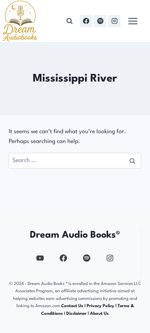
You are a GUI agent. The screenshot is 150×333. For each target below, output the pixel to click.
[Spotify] (100, 21)
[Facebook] (86, 21)
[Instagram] (114, 21)
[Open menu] (132, 20)
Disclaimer (76, 314)
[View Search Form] (69, 21)
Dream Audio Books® (75, 235)
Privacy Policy (101, 306)
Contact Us (72, 306)
